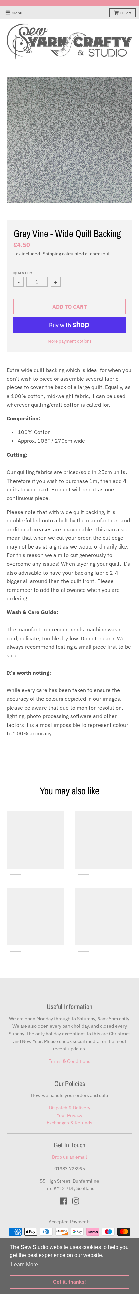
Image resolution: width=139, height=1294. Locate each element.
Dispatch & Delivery (69, 1108)
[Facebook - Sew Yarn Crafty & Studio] (63, 1201)
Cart (125, 12)
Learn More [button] (24, 1264)
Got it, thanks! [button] (69, 1282)
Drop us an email (69, 1157)
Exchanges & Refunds (69, 1123)
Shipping (52, 254)
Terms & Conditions (69, 1061)
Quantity (22, 273)
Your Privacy (69, 1115)
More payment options (69, 341)
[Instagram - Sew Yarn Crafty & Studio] (76, 1201)
